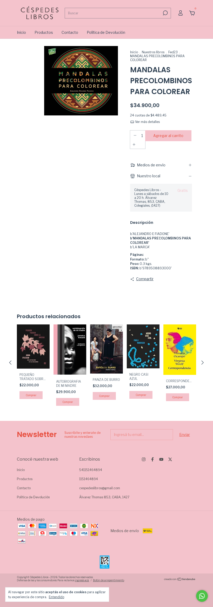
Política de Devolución (106, 32)
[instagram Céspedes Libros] (144, 459)
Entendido (56, 597)
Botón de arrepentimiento (108, 580)
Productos (44, 32)
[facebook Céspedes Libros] (152, 459)
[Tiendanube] (180, 579)
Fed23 (173, 52)
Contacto (70, 32)
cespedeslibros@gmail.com (99, 488)
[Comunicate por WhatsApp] (202, 596)
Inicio (21, 32)
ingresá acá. (82, 580)
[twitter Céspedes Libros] (170, 459)
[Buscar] (165, 13)
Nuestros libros (153, 52)
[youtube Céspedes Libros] (161, 459)
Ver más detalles (147, 122)
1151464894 (88, 479)
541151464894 (90, 470)
